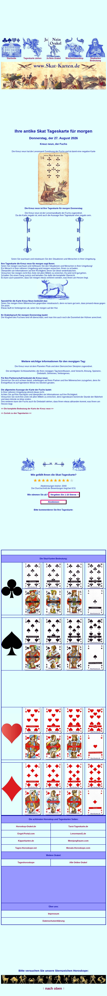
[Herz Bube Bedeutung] (32, 759)
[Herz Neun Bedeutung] (74, 733)
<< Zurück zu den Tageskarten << (16, 413)
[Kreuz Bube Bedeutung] (32, 614)
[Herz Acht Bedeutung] (53, 733)
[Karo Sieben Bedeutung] (32, 788)
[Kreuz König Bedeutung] (74, 614)
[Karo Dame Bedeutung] (53, 814)
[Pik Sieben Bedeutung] (32, 643)
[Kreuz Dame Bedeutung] (53, 614)
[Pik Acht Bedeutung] (53, 643)
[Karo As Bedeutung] (95, 814)
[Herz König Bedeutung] (74, 759)
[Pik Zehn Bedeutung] (95, 643)
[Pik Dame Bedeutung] (53, 669)
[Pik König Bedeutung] (74, 669)
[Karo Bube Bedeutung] (32, 814)
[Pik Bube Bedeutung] (32, 669)
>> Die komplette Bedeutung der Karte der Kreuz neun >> (27, 408)
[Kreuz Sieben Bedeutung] (32, 588)
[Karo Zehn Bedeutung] (95, 788)
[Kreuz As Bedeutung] (95, 614)
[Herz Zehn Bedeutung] (95, 733)
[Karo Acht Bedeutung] (53, 788)
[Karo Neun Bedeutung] (74, 788)
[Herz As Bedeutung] (95, 759)
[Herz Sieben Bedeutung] (32, 733)
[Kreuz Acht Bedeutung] (53, 588)
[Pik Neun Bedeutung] (74, 643)
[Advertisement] (53, 19)
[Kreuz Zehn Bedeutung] (95, 588)
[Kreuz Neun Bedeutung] (74, 588)
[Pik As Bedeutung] (95, 669)
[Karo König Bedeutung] (74, 814)
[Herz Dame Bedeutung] (53, 759)
